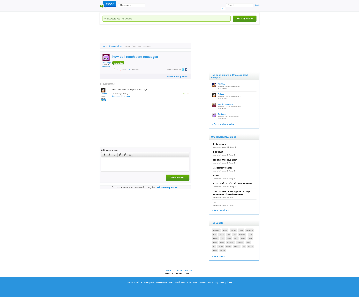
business (240, 242)
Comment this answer (121, 96)
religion (221, 234)
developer (216, 230)
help (222, 238)
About (183, 282)
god (228, 234)
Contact (202, 282)
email (248, 242)
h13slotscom (219, 143)
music (229, 238)
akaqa (228, 246)
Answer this (118, 63)
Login (257, 5)
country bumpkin (225, 104)
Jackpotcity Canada (222, 167)
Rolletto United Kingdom (225, 159)
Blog (230, 282)
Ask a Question (244, 18)
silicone (215, 238)
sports (215, 250)
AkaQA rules (174, 282)
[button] (104, 155)
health (241, 230)
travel (250, 234)
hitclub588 (218, 151)
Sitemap (223, 282)
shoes (215, 242)
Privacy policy (213, 282)
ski (214, 246)
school (222, 250)
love (234, 234)
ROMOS (221, 84)
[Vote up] (114, 69)
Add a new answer (110, 150)
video (250, 238)
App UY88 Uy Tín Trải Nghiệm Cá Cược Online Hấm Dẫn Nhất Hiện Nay (231, 193)
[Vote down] (120, 69)
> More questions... (221, 210)
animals (233, 230)
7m (214, 202)
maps (222, 242)
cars (236, 238)
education (230, 242)
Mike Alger (107, 62)
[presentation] (104, 155)
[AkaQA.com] (107, 4)
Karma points (192, 282)
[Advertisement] (151, 36)
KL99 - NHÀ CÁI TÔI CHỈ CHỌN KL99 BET (232, 183)
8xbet (216, 175)
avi (244, 246)
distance (237, 246)
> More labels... (219, 256)
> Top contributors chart (223, 124)
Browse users (132, 282)
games (225, 230)
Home (104, 46)
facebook (249, 230)
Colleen (104, 93)
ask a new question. (168, 187)
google (243, 238)
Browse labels (161, 282)
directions (242, 234)
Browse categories (147, 282)
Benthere (221, 114)
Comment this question (177, 76)
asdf (214, 234)
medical (250, 246)
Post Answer (177, 177)
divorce (220, 246)
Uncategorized (115, 46)
